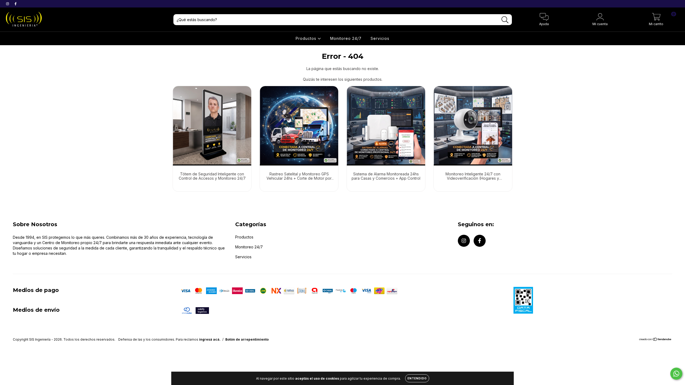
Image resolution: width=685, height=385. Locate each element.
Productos (307, 38)
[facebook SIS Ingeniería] (15, 3)
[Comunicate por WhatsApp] (676, 374)
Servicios (380, 38)
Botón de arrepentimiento (247, 339)
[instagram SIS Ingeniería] (8, 3)
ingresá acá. (209, 339)
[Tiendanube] (655, 340)
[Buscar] (505, 20)
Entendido (417, 378)
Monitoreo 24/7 (345, 38)
